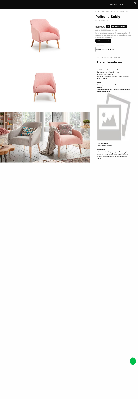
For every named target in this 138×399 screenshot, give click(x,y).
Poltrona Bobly (122, 11)
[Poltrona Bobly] (45, 35)
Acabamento (104, 48)
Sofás (97, 11)
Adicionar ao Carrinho (103, 41)
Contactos (113, 4)
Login (121, 4)
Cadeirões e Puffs (108, 11)
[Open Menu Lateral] (4, 4)
